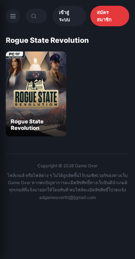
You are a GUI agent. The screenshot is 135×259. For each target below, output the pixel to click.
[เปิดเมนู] (13, 16)
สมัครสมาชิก (104, 15)
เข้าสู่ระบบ (64, 15)
